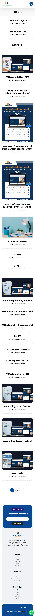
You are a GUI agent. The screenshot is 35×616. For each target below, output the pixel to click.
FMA (17, 594)
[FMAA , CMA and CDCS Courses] (7, 4)
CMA (17, 592)
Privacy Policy (17, 581)
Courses (17, 563)
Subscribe (18, 523)
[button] (31, 4)
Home (17, 559)
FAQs (17, 577)
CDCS (17, 598)
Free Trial (17, 561)
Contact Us (17, 565)
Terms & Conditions (17, 579)
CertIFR (17, 596)
